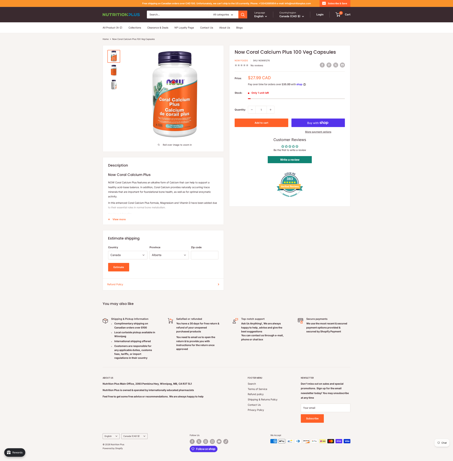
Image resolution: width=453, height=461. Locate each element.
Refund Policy (115, 284)
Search (252, 383)
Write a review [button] (290, 159)
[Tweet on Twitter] (335, 64)
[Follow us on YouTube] (219, 441)
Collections (134, 27)
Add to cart (261, 122)
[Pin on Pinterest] (328, 64)
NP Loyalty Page (184, 27)
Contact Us (206, 27)
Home (106, 39)
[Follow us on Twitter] (198, 441)
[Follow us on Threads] (205, 441)
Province (155, 247)
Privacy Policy (256, 409)
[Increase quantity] (270, 109)
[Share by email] (342, 64)
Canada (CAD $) (131, 436)
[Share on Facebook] (322, 64)
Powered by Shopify (113, 448)
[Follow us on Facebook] (192, 441)
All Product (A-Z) (112, 27)
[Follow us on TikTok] (225, 441)
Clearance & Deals (157, 27)
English (108, 436)
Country (113, 247)
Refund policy (256, 394)
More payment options (318, 131)
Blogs (239, 27)
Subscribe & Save (337, 3)
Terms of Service (257, 388)
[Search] (242, 14)
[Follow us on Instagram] (212, 441)
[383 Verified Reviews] (290, 198)
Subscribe (312, 418)
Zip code (196, 247)
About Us (224, 27)
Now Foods (241, 60)
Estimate (118, 267)
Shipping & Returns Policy (262, 399)
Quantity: (240, 109)
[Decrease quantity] (252, 109)
